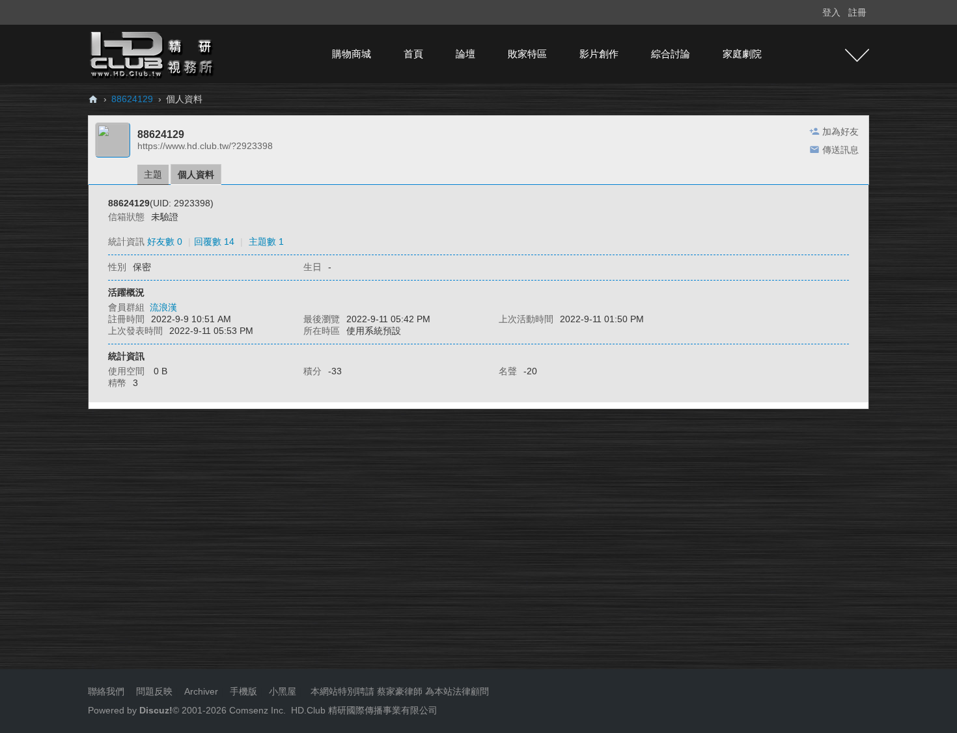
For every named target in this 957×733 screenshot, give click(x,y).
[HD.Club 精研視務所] (153, 53)
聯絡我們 (106, 691)
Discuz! (156, 710)
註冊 (857, 12)
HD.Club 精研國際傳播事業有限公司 (364, 710)
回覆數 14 (214, 241)
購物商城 (351, 53)
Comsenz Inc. (256, 710)
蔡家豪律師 (400, 691)
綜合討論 (670, 53)
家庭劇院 (742, 53)
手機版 (243, 691)
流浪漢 (163, 307)
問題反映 (153, 691)
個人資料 (196, 174)
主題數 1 (266, 241)
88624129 (132, 99)
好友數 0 (164, 241)
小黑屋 (282, 691)
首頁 (413, 53)
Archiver (201, 691)
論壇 (465, 53)
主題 (153, 174)
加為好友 (840, 131)
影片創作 (598, 53)
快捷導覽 (857, 55)
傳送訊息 (840, 150)
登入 (831, 12)
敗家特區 (527, 53)
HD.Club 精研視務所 (93, 99)
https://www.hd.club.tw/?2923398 (205, 146)
